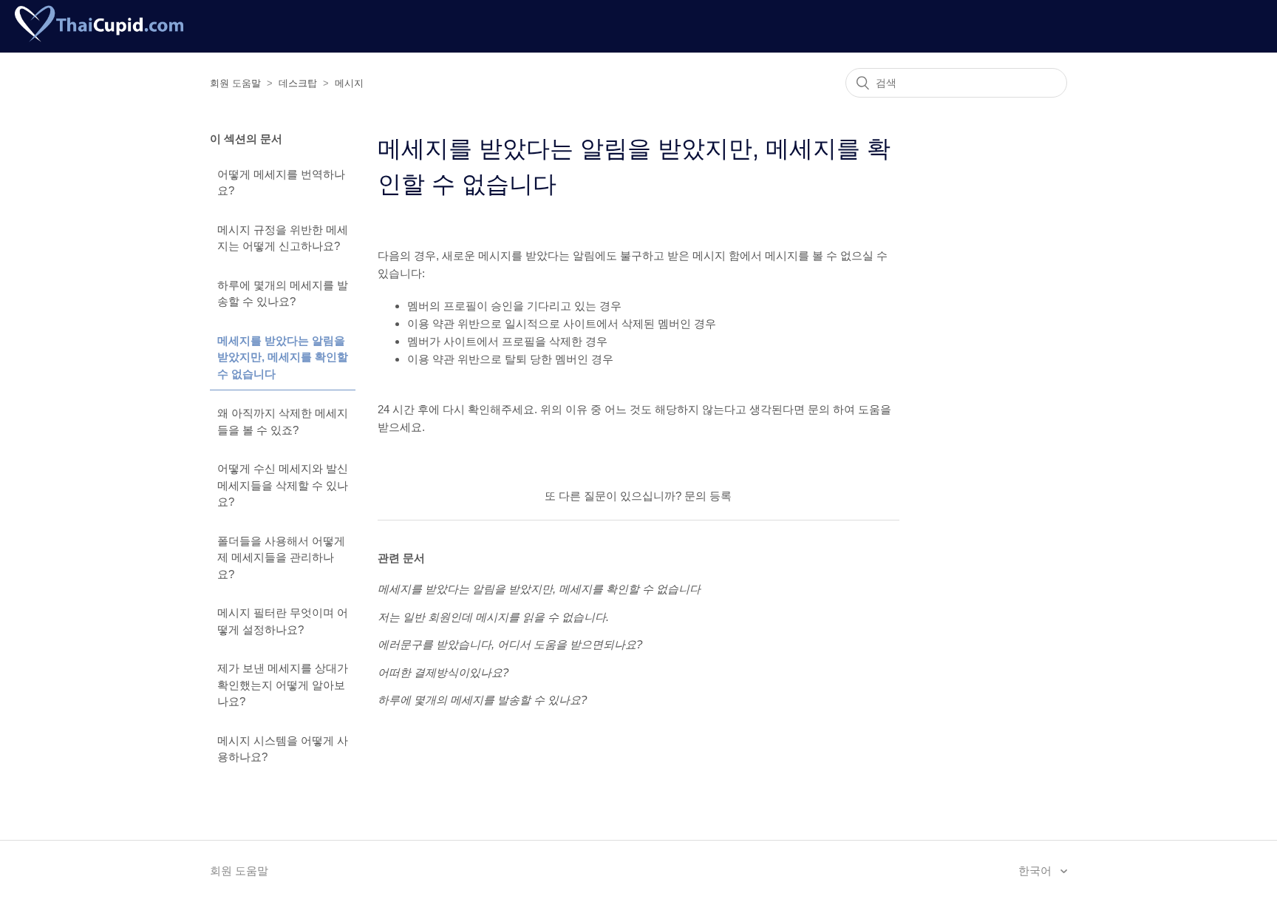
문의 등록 (708, 495)
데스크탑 (298, 83)
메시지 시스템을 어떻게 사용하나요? (282, 749)
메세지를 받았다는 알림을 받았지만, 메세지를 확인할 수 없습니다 (282, 357)
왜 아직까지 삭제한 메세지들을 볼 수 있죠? (282, 421)
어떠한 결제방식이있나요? (443, 672)
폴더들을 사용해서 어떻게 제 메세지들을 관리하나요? (281, 557)
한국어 (1036, 870)
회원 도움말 (235, 83)
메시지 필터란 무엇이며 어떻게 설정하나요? (282, 621)
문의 (820, 409)
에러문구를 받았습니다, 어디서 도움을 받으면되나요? (510, 644)
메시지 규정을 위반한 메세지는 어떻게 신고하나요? (282, 238)
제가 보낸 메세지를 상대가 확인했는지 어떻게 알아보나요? (282, 685)
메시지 (349, 83)
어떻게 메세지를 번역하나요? (281, 182)
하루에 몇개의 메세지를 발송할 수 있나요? (282, 293)
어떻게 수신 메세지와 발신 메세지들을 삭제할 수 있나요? (282, 485)
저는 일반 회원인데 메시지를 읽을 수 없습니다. (493, 617)
